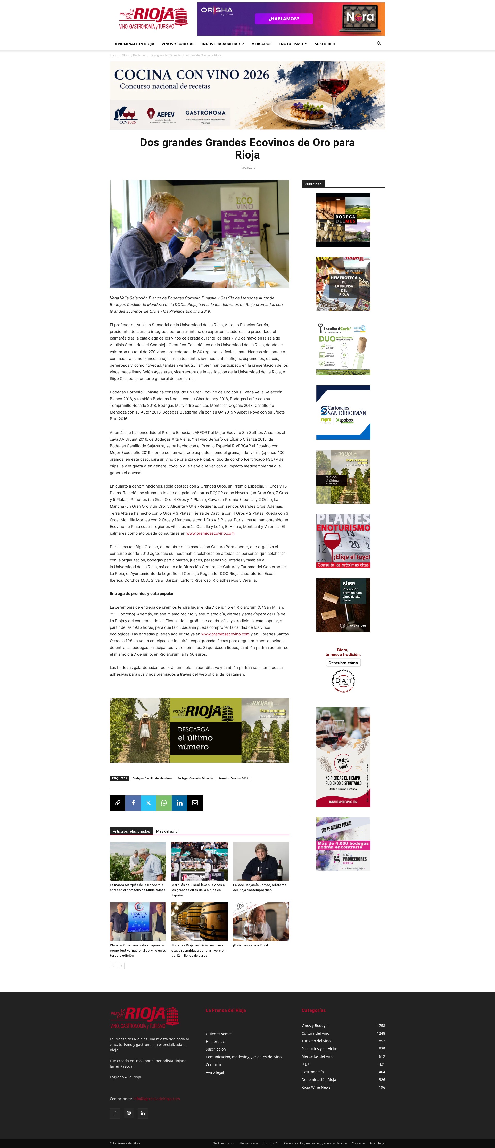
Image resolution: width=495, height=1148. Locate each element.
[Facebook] (133, 803)
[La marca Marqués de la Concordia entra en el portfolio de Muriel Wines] (138, 861)
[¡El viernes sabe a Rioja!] (261, 921)
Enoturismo (291, 43)
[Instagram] (129, 1113)
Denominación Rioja (133, 43)
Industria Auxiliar (221, 43)
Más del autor (167, 831)
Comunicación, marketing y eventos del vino (244, 1056)
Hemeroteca (216, 1041)
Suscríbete (325, 43)
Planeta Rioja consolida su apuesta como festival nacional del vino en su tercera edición (138, 950)
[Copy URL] (117, 803)
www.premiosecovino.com (210, 533)
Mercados (261, 43)
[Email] (195, 803)
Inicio (113, 55)
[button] (379, 44)
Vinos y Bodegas (134, 55)
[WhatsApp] (164, 803)
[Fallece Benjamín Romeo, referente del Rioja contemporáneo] (261, 861)
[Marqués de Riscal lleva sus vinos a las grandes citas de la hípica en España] (199, 861)
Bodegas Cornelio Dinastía (195, 778)
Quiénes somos (219, 1033)
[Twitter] (148, 803)
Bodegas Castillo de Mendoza (152, 778)
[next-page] (121, 966)
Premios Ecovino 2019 (233, 778)
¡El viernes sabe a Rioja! (250, 945)
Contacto (213, 1064)
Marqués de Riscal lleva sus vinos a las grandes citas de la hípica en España (198, 890)
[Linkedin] (179, 803)
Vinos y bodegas (178, 43)
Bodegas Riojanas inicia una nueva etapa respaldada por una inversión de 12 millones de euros (198, 950)
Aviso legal (215, 1072)
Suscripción (216, 1049)
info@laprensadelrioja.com (156, 1098)
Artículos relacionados (131, 831)
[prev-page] (113, 966)
